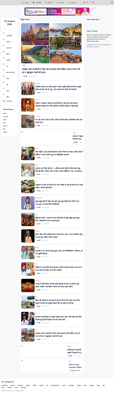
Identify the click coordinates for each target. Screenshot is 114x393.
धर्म (7, 66)
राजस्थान (5, 126)
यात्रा (7, 91)
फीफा (7, 97)
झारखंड (5, 120)
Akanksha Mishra (75, 370)
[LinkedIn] (93, 2)
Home (27, 3)
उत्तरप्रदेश (5, 117)
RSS (88, 41)
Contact (73, 3)
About (50, 3)
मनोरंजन (8, 42)
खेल (7, 85)
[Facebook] (84, 2)
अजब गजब (9, 48)
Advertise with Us (98, 35)
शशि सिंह (38, 125)
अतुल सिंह (25, 76)
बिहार (4, 129)
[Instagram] (90, 2)
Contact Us (101, 39)
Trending (9, 101)
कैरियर (8, 54)
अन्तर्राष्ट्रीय (9, 36)
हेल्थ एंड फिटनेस (10, 72)
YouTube (38, 3)
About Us (90, 35)
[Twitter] (87, 2)
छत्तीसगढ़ (5, 132)
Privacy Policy (94, 41)
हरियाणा (5, 113)
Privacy (61, 3)
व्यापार (7, 78)
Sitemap (107, 35)
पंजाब (4, 123)
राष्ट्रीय (8, 60)
